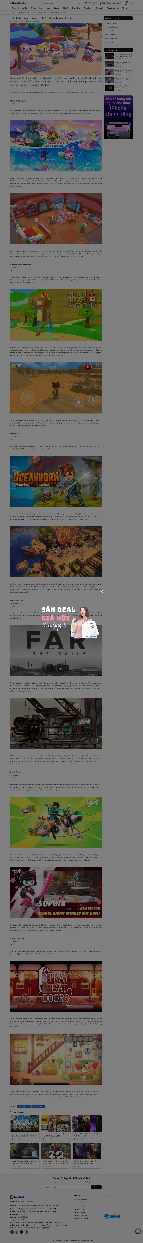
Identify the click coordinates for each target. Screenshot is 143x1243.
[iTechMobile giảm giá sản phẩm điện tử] (70, 620)
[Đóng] (101, 591)
